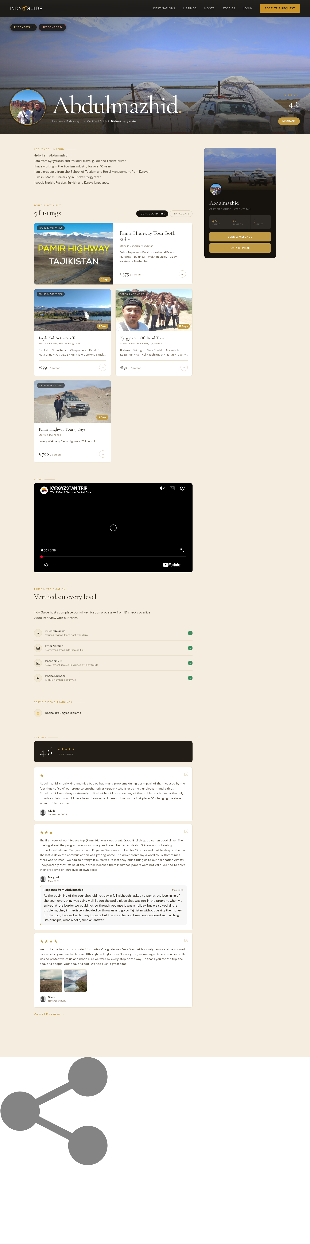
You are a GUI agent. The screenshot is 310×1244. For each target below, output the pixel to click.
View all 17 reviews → (49, 1014)
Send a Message (240, 237)
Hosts (209, 8)
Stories (228, 8)
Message (289, 121)
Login (248, 8)
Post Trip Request (280, 8)
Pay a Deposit (240, 248)
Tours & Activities (152, 213)
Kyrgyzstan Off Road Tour (142, 338)
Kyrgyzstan (23, 27)
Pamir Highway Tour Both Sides (147, 236)
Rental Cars (181, 213)
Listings (190, 8)
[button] (51, 980)
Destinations (164, 8)
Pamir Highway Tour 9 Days (62, 429)
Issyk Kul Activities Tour (59, 338)
